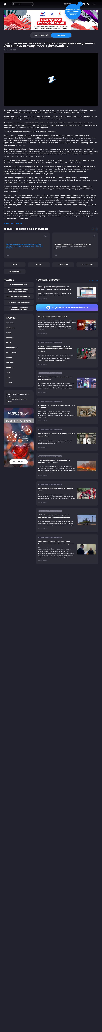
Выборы (39, 264)
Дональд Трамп (87, 264)
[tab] (41, 35)
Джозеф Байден (15, 271)
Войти (94, 4)
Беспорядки (63, 264)
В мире (14, 264)
